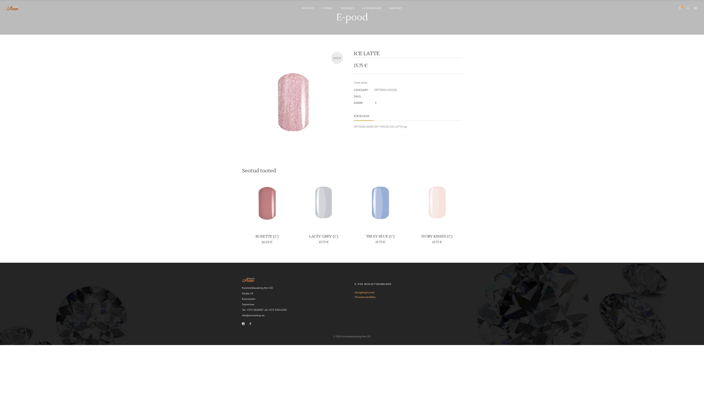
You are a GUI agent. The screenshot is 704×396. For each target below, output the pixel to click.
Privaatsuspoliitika (365, 297)
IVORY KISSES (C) (436, 236)
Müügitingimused (365, 292)
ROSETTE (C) (267, 236)
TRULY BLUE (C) (380, 236)
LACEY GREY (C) (323, 236)
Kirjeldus (362, 116)
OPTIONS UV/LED (385, 89)
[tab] (364, 116)
